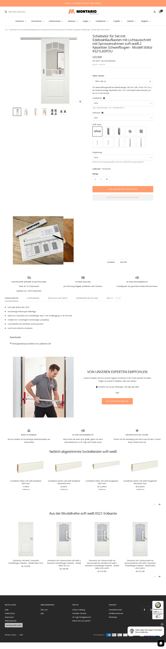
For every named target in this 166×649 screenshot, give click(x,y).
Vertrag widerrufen (14, 625)
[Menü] (162, 602)
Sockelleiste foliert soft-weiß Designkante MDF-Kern (102, 482)
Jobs (42, 613)
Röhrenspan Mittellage (87, 298)
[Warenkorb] (160, 12)
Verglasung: (97, 152)
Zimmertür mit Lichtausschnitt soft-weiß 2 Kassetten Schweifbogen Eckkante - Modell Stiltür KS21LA (64, 563)
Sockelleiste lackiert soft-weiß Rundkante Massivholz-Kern (64, 482)
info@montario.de (116, 613)
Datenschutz (10, 613)
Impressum (9, 617)
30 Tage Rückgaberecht (81, 617)
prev (154, 504)
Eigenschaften (11, 298)
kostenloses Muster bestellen (123, 197)
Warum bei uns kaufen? (81, 621)
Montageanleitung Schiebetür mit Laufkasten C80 (31, 343)
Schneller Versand (79, 613)
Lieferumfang (33, 298)
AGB (6, 610)
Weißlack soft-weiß (58, 298)
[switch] (158, 616)
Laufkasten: (97, 98)
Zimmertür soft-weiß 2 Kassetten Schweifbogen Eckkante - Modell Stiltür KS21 (25, 561)
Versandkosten (110, 61)
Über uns (44, 610)
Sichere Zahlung (78, 610)
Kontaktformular (115, 610)
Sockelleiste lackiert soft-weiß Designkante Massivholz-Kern (140, 482)
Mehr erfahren (95, 3)
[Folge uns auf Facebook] (144, 609)
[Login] (154, 12)
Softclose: (96, 113)
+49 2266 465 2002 (131, 387)
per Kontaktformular (117, 401)
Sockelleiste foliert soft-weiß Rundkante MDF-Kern (25, 482)
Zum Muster (117, 244)
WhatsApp (113, 617)
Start (6, 30)
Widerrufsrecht (10, 621)
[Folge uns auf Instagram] (151, 609)
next (159, 504)
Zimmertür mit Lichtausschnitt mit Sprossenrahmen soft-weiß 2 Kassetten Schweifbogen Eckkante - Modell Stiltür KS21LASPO (140, 564)
